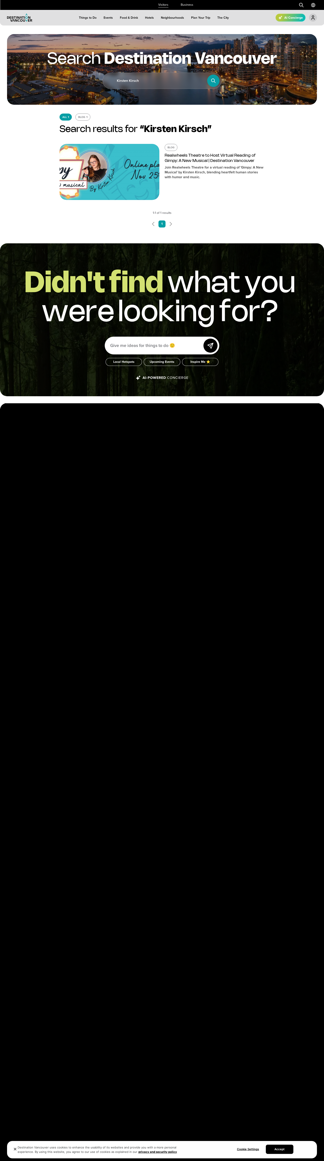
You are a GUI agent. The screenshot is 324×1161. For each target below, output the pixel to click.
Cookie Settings (248, 1149)
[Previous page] (153, 223)
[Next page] (170, 223)
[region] (162, 1149)
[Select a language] (313, 5)
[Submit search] (301, 5)
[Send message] (210, 346)
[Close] (15, 1149)
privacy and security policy (157, 1151)
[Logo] (19, 17)
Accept (279, 1149)
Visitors (163, 4)
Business (187, 4)
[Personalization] (313, 18)
